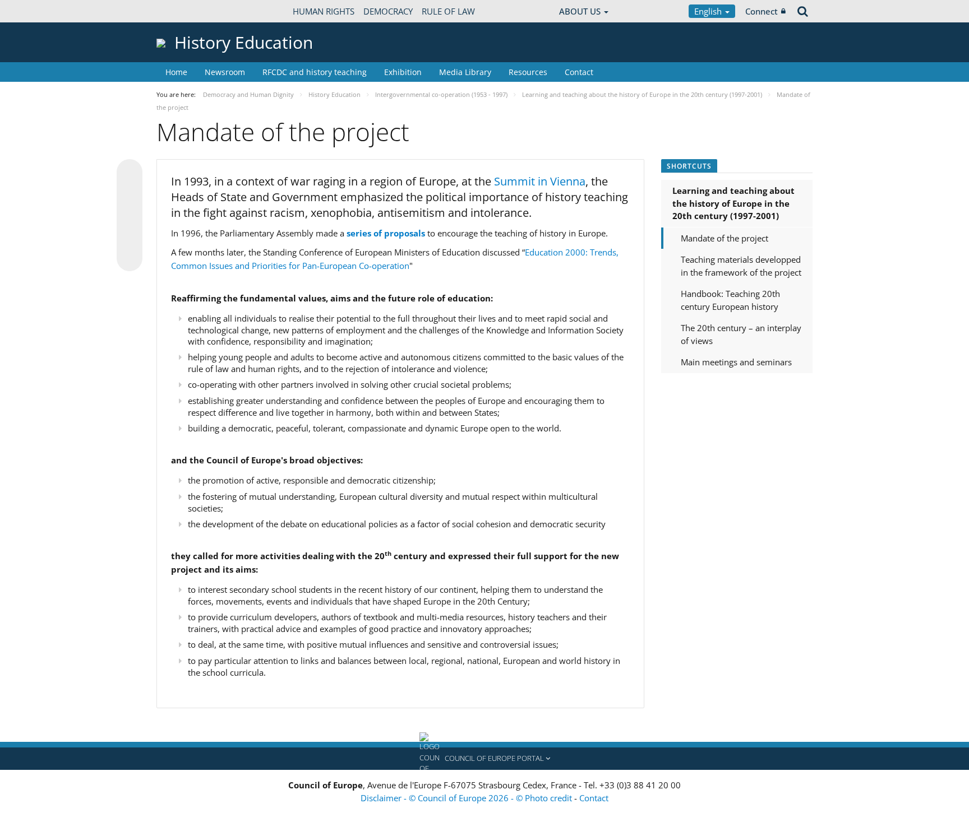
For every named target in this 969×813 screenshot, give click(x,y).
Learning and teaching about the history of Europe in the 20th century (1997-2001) (733, 203)
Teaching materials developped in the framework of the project (741, 266)
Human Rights (323, 11)
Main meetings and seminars (736, 362)
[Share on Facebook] (129, 215)
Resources (528, 72)
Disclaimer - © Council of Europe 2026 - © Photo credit (467, 797)
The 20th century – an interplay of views (741, 334)
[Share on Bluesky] (129, 173)
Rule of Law (448, 11)
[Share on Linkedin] (129, 237)
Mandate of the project (724, 238)
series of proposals (386, 233)
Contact (579, 72)
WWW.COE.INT (184, 11)
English (709, 11)
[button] (484, 758)
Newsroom (225, 72)
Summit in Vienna (539, 181)
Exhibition (403, 72)
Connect (761, 11)
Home (176, 72)
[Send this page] (129, 258)
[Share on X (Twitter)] (129, 194)
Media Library (465, 72)
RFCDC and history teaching (314, 72)
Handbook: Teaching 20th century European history (730, 300)
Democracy (388, 11)
